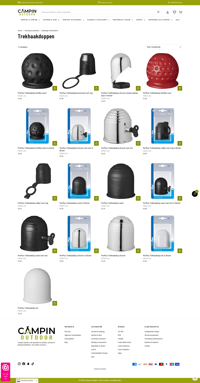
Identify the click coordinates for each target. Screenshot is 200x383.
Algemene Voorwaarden (73, 335)
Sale (178, 20)
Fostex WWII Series (124, 342)
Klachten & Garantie (151, 342)
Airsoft (140, 20)
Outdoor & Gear (50, 20)
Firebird (120, 339)
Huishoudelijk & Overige (159, 20)
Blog (66, 342)
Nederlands (26, 380)
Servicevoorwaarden (152, 335)
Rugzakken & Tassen (122, 20)
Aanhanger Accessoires (50, 31)
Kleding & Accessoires (97, 20)
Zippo (120, 353)
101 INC (120, 331)
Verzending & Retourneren (154, 339)
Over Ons (68, 331)
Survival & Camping (29, 20)
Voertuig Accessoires (72, 20)
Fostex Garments (124, 346)
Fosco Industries (123, 349)
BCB (119, 335)
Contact (147, 346)
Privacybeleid (69, 339)
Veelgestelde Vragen (152, 331)
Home (20, 31)
